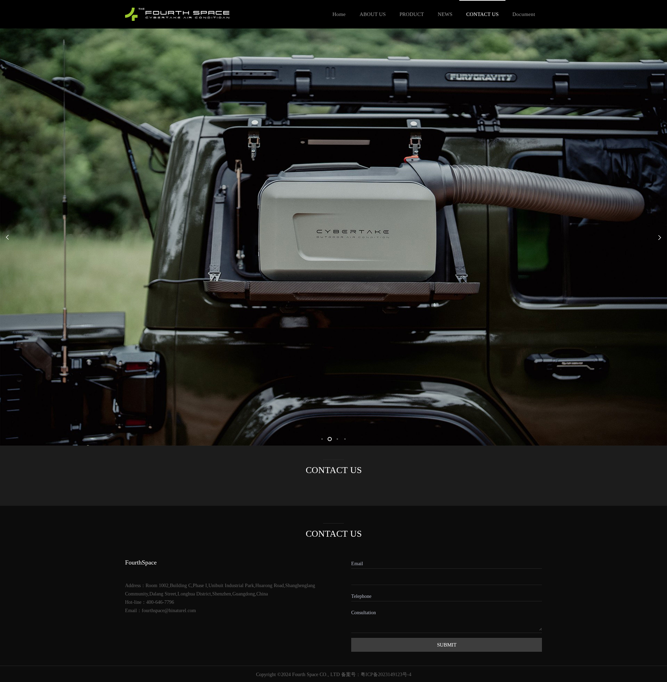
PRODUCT (412, 14)
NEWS (445, 14)
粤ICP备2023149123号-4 (386, 674)
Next (653, 218)
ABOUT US (373, 14)
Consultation (356, 612)
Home (339, 14)
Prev (14, 218)
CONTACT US (482, 14)
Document (523, 14)
